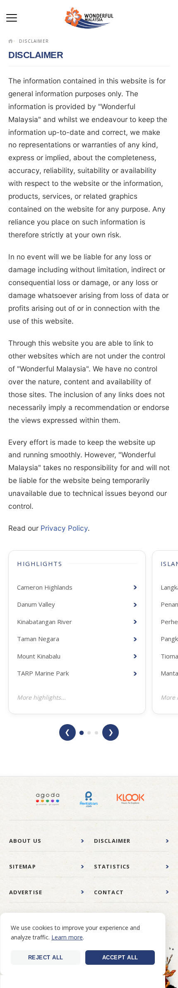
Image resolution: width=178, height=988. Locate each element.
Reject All (45, 957)
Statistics (112, 866)
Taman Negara (38, 638)
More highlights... (41, 697)
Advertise (26, 892)
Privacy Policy (64, 528)
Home (11, 41)
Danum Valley (36, 604)
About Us (25, 840)
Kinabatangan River (44, 621)
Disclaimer (112, 840)
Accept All (120, 957)
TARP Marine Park (43, 673)
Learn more (67, 937)
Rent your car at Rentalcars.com (89, 799)
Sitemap (22, 866)
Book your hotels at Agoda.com (47, 799)
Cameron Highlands (44, 587)
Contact (109, 892)
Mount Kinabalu (38, 656)
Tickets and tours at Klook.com (130, 799)
